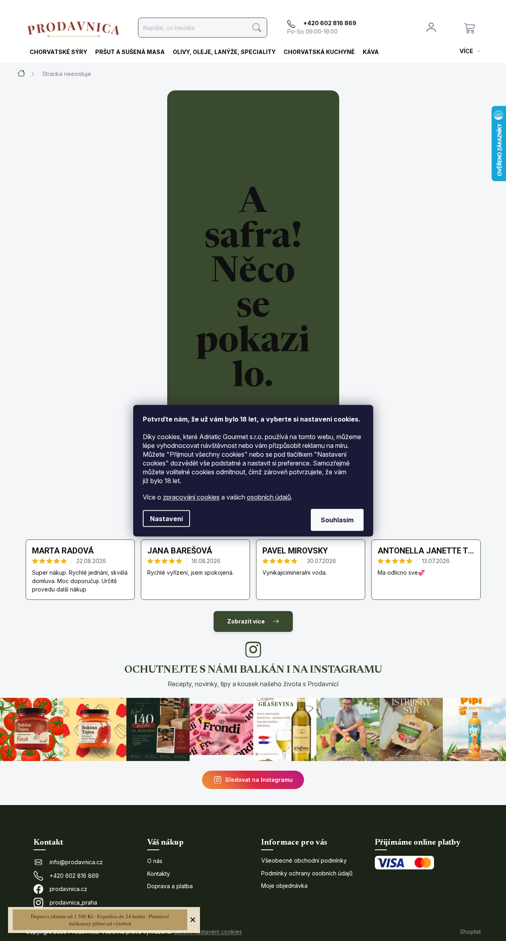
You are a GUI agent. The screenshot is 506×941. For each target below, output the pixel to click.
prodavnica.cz (68, 888)
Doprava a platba (170, 886)
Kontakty (158, 873)
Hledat (257, 28)
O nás (154, 860)
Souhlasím (337, 519)
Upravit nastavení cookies (208, 931)
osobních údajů (269, 497)
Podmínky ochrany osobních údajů (306, 873)
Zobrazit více (246, 621)
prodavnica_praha (73, 902)
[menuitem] (58, 52)
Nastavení (166, 518)
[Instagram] (253, 649)
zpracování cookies (191, 497)
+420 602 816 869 (74, 875)
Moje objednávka (284, 885)
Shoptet (470, 931)
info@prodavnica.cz (76, 862)
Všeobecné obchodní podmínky (304, 860)
